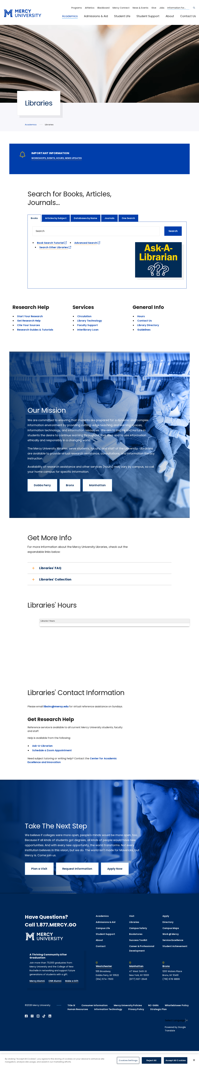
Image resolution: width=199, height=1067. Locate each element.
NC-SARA (153, 1005)
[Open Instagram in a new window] (32, 1016)
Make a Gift (71, 980)
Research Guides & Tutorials (35, 329)
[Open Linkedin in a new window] (50, 1016)
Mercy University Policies (128, 1005)
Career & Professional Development (141, 948)
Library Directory (148, 325)
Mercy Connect (121, 7)
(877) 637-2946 (138, 979)
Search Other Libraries (53, 247)
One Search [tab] (128, 218)
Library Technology (89, 320)
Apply (165, 916)
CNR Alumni (55, 980)
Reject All (151, 1060)
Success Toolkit (138, 940)
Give (153, 7)
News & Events (140, 7)
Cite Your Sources (28, 325)
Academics (70, 16)
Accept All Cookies (176, 1060)
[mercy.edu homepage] (22, 13)
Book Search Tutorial (50, 243)
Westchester (104, 966)
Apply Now (114, 869)
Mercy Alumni (37, 980)
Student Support (148, 16)
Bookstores (135, 934)
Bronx (70, 485)
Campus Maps (170, 928)
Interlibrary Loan (87, 329)
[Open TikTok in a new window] (44, 1016)
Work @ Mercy (170, 934)
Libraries (134, 922)
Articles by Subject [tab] (56, 218)
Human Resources (77, 1009)
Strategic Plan (158, 1009)
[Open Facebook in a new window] (26, 1016)
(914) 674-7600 (104, 979)
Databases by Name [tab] (85, 218)
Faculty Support (87, 325)
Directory (167, 922)
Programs (76, 7)
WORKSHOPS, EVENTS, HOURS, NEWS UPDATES (56, 158)
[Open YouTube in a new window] (38, 1016)
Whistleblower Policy (177, 1005)
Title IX (71, 1005)
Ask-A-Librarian (42, 746)
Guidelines (143, 329)
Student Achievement (174, 946)
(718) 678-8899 (171, 979)
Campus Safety (138, 928)
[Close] (194, 1060)
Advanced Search (85, 243)
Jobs (161, 7)
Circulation (84, 316)
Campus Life (103, 928)
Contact (101, 946)
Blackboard (103, 7)
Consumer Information (94, 1005)
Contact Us (188, 16)
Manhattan (97, 485)
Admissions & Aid (96, 16)
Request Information (77, 869)
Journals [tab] (109, 218)
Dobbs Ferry (42, 485)
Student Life (122, 16)
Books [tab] (34, 218)
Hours (141, 316)
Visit (131, 916)
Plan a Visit (39, 869)
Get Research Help (29, 320)
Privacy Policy (136, 1009)
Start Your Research (30, 316)
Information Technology (108, 1009)
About (170, 16)
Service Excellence (172, 940)
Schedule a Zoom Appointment (52, 750)
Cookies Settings (128, 1060)
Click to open (73, 20)
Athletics (89, 7)
